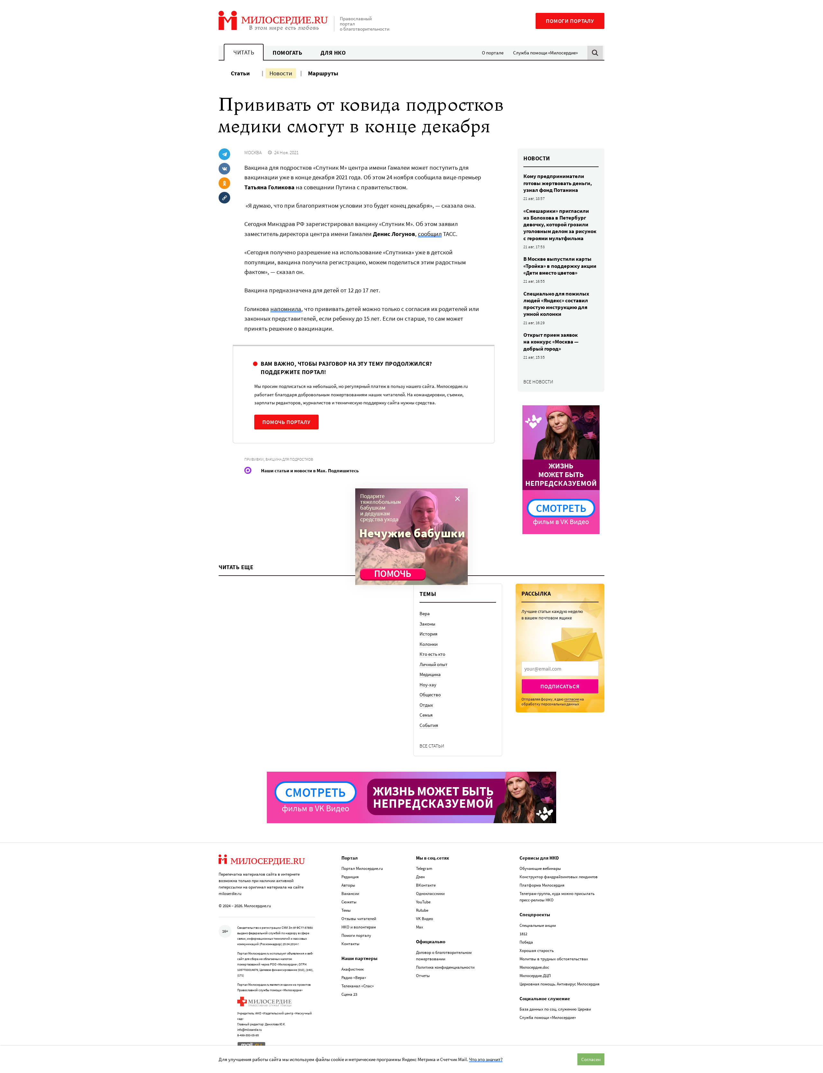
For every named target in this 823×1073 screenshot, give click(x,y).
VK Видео (424, 918)
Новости (280, 73)
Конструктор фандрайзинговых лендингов (559, 877)
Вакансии (350, 893)
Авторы (348, 885)
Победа (526, 942)
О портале (492, 53)
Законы (427, 624)
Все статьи (432, 746)
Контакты (350, 943)
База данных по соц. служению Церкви (555, 1009)
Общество (430, 695)
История (429, 634)
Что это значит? (485, 1059)
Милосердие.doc (534, 967)
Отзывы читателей (358, 918)
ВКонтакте (426, 885)
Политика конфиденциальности (445, 967)
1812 (523, 934)
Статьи (240, 73)
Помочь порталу (286, 422)
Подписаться (559, 686)
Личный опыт (434, 664)
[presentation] (560, 668)
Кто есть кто (432, 654)
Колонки (429, 644)
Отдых (426, 705)
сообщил (430, 234)
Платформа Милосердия (542, 885)
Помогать (287, 52)
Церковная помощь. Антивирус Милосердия (560, 984)
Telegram (424, 868)
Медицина (430, 674)
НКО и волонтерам (358, 927)
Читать (243, 52)
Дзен (420, 877)
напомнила (285, 309)
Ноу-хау (428, 685)
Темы (346, 910)
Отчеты (423, 975)
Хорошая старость (537, 950)
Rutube (422, 910)
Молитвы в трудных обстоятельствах (554, 959)
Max (419, 927)
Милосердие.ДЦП (535, 975)
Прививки (254, 459)
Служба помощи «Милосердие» (545, 53)
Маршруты (323, 73)
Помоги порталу (570, 20)
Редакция (350, 877)
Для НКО (333, 52)
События (429, 725)
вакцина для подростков (289, 459)
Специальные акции (538, 925)
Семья (426, 715)
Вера (425, 613)
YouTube (423, 902)
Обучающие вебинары (540, 868)
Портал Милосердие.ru (362, 868)
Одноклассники (430, 893)
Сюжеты (349, 902)
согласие (571, 699)
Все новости (538, 382)
